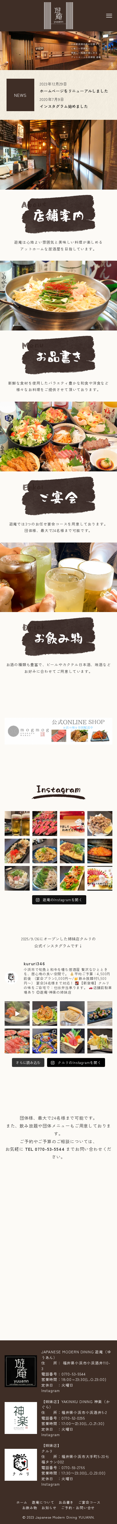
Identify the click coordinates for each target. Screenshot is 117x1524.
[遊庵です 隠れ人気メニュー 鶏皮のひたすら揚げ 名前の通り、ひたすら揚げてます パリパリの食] (99, 823)
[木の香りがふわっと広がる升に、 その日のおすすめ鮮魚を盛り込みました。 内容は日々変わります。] (72, 1041)
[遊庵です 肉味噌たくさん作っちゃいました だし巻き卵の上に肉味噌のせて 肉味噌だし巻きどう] (72, 851)
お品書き (66, 1502)
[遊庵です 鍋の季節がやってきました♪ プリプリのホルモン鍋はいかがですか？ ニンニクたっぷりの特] (44, 878)
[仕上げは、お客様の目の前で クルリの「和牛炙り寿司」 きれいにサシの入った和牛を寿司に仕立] (17, 1041)
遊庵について (43, 1502)
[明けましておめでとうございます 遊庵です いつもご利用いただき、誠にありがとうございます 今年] (72, 823)
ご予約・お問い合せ (78, 1507)
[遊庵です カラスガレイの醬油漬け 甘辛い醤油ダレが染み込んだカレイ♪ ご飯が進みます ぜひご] (99, 851)
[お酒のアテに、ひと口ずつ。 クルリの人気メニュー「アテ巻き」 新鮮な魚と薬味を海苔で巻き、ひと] (99, 1013)
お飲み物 (29, 1507)
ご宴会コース (89, 1502)
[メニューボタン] (109, 15)
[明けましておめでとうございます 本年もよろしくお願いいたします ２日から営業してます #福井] (99, 878)
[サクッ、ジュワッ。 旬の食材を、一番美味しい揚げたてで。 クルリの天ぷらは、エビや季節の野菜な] (99, 1041)
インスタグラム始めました (64, 106)
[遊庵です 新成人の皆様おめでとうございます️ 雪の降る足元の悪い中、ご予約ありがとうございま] (44, 823)
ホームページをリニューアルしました (74, 91)
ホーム (21, 1502)
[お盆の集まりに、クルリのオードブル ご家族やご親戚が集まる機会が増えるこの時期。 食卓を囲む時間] (44, 1041)
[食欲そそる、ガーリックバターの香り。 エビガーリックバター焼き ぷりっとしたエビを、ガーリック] (44, 1013)
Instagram (50, 1390)
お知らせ (49, 1507)
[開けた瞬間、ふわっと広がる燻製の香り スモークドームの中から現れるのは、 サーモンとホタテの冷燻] (17, 1013)
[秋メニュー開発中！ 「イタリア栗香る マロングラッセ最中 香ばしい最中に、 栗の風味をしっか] (72, 1013)
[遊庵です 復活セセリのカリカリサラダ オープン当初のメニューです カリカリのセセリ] (72, 878)
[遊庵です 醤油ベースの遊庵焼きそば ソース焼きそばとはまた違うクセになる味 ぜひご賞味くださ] (44, 851)
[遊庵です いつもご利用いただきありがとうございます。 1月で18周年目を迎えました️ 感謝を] (17, 823)
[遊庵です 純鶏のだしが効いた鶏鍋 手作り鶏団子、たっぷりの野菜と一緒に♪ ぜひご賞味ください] (17, 878)
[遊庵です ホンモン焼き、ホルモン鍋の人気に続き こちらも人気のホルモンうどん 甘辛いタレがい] (17, 851)
